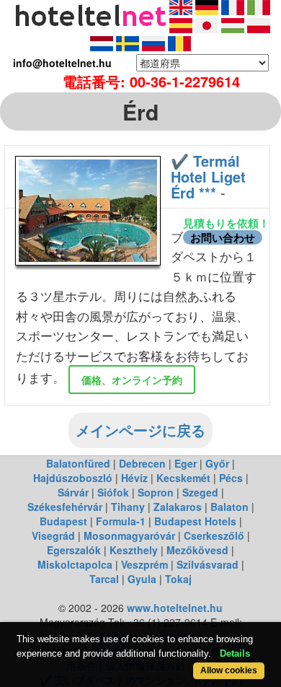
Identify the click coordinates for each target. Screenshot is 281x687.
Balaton (229, 506)
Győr (217, 463)
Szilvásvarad (207, 564)
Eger (185, 463)
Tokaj (178, 579)
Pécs (231, 478)
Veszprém (144, 564)
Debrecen (142, 463)
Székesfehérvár (64, 506)
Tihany (128, 506)
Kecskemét (183, 478)
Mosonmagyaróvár (129, 535)
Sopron (156, 492)
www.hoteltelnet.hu (175, 607)
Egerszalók (74, 550)
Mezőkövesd (197, 550)
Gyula (142, 579)
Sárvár (73, 492)
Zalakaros (177, 506)
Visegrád (53, 535)
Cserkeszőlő (214, 535)
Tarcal (104, 579)
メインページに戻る (140, 429)
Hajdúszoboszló (72, 478)
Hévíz (134, 478)
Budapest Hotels (195, 521)
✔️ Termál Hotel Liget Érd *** (208, 176)
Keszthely (134, 550)
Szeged (200, 492)
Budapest (63, 521)
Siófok (113, 492)
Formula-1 (121, 521)
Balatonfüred (78, 463)
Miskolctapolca (74, 564)
